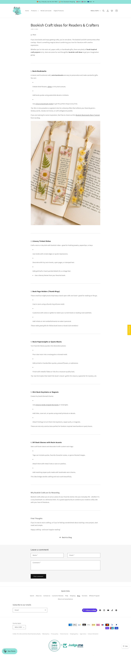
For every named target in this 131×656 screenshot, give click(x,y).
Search (32, 595)
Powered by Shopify (36, 634)
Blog (78, 595)
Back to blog (67, 537)
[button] (34, 11)
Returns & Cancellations (65, 599)
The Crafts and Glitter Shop (23, 634)
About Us (39, 595)
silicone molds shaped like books (47, 405)
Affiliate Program (94, 595)
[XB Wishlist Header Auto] (112, 11)
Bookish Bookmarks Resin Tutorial (88, 115)
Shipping (72, 595)
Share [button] (34, 35)
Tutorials (84, 595)
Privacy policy (54, 634)
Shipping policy (74, 634)
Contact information (93, 634)
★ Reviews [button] (129, 329)
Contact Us (46, 595)
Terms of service (64, 634)
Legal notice (83, 634)
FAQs (66, 595)
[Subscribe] (45, 610)
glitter (50, 87)
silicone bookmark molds (44, 104)
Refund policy (45, 634)
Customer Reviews (57, 595)
